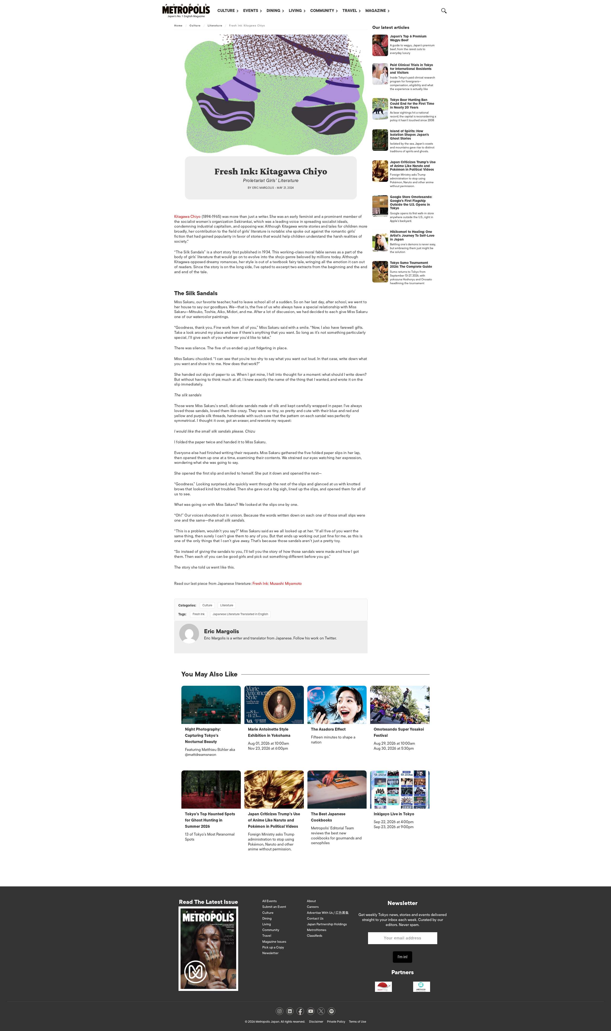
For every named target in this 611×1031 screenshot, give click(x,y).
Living (295, 11)
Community (322, 11)
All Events (269, 901)
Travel (349, 11)
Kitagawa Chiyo (187, 217)
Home (178, 25)
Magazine (375, 11)
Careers (313, 907)
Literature (215, 25)
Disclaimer (316, 1021)
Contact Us (315, 918)
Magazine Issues (274, 941)
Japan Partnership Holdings (327, 924)
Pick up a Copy (273, 947)
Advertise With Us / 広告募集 (328, 913)
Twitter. (331, 638)
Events (250, 11)
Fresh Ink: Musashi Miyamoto (277, 584)
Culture (226, 11)
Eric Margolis (263, 187)
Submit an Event (274, 907)
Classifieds (314, 935)
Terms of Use (357, 1021)
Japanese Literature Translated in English (240, 614)
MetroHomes (316, 930)
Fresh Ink (199, 614)
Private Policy (336, 1021)
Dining (273, 11)
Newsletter (270, 953)
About (311, 901)
